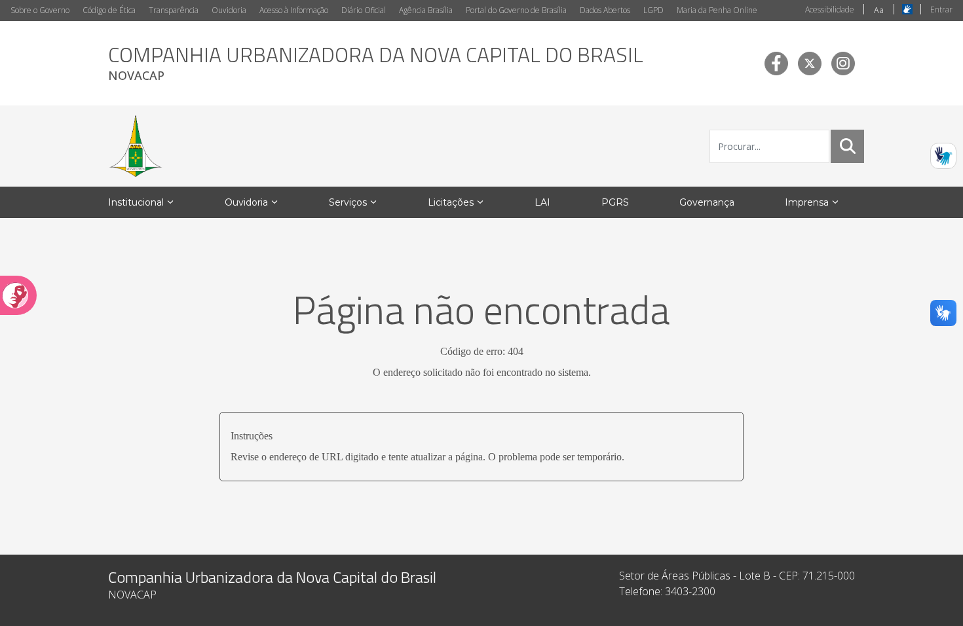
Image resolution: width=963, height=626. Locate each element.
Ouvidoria (229, 10)
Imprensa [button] (807, 202)
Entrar (941, 9)
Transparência (173, 10)
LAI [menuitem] (542, 202)
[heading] (375, 63)
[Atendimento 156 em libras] (943, 156)
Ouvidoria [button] (246, 202)
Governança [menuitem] (706, 202)
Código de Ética (109, 10)
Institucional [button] (136, 202)
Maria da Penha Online (717, 10)
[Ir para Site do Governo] (135, 146)
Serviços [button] (348, 202)
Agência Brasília (426, 10)
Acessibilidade (829, 9)
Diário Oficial (363, 10)
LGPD (653, 10)
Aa (879, 10)
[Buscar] (848, 146)
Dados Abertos (605, 10)
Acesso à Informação (293, 10)
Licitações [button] (451, 202)
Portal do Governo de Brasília (516, 10)
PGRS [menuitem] (615, 202)
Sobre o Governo (39, 10)
